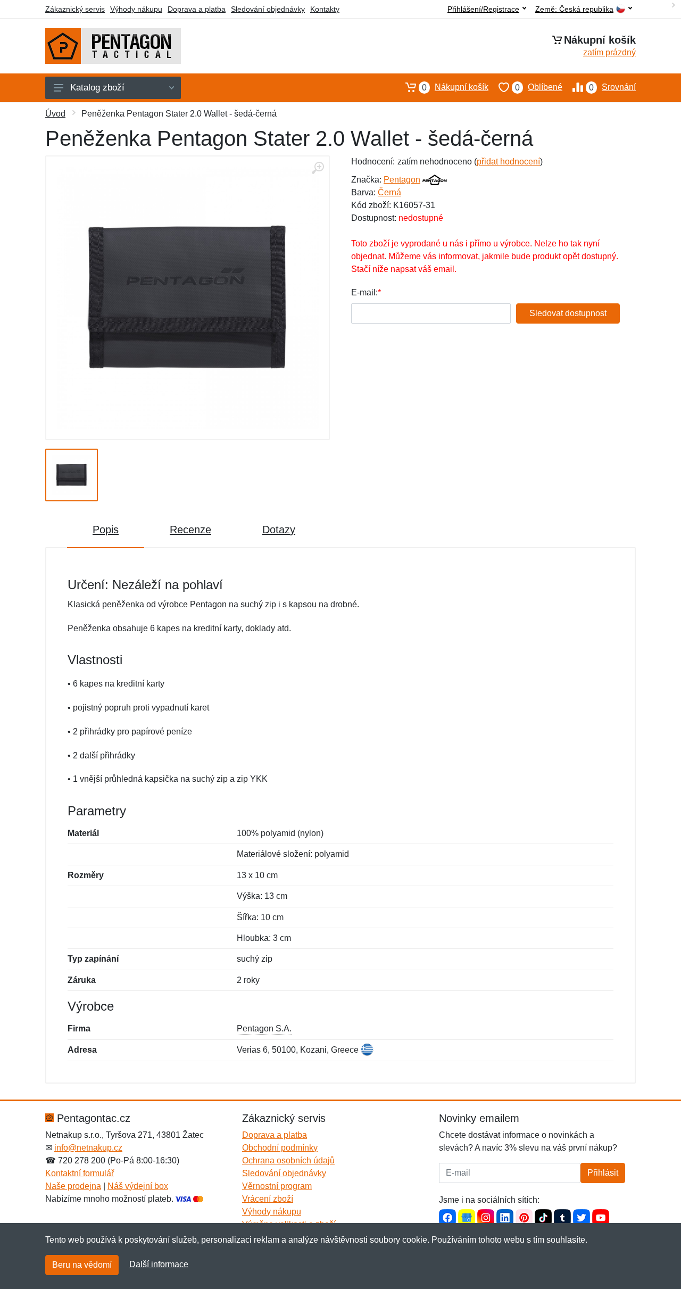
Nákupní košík (455, 87)
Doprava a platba (197, 9)
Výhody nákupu (136, 9)
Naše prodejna (73, 1186)
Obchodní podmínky (280, 1147)
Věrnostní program (277, 1186)
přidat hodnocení (508, 161)
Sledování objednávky (268, 9)
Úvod (55, 113)
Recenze (190, 529)
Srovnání (612, 87)
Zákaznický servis (75, 9)
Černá (389, 192)
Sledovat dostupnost (568, 313)
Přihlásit (602, 1172)
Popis (106, 529)
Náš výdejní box (137, 1186)
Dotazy (278, 529)
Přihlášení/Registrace (483, 9)
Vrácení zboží (267, 1198)
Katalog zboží (97, 87)
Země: (574, 9)
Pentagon (402, 179)
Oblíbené (538, 87)
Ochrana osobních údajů (288, 1160)
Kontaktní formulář (79, 1173)
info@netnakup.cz (88, 1147)
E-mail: (364, 292)
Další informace (158, 1264)
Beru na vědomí (82, 1264)
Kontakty (324, 9)
